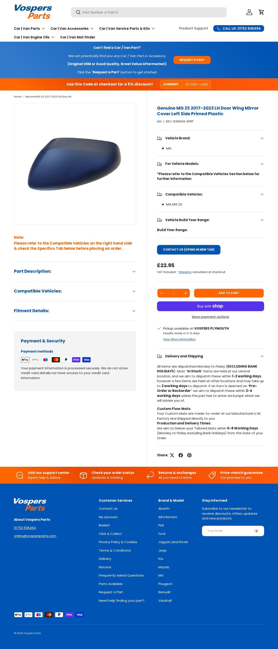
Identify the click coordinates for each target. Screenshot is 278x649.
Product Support (193, 28)
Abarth (163, 508)
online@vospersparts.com (35, 536)
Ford (161, 533)
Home (17, 96)
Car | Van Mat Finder (77, 37)
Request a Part (192, 60)
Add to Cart (228, 293)
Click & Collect (110, 533)
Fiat (161, 525)
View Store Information (179, 339)
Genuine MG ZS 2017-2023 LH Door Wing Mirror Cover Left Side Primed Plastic (49, 96)
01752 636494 (25, 528)
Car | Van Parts (27, 28)
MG (159, 121)
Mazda (163, 567)
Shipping (185, 272)
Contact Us (108, 508)
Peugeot (165, 584)
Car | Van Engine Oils (32, 37)
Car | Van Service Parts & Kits (124, 28)
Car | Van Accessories (70, 28)
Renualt (164, 592)
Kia (160, 558)
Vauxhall (165, 600)
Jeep (162, 550)
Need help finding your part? (121, 600)
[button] (261, 12)
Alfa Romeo (167, 517)
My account (108, 517)
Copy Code (199, 84)
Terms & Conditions (115, 550)
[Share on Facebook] (180, 455)
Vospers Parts (32, 633)
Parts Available (111, 584)
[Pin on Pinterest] (189, 455)
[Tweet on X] (172, 455)
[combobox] (149, 12)
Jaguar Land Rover (173, 542)
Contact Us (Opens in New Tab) (188, 250)
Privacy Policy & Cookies (118, 542)
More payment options (210, 316)
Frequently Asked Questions (121, 575)
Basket (104, 525)
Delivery (105, 558)
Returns (105, 567)
